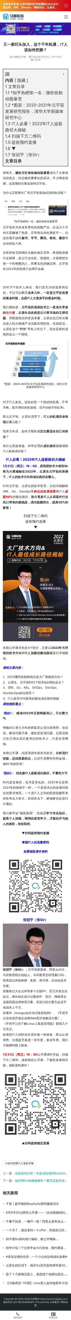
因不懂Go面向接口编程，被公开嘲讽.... (32, 1239)
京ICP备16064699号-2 (25, 1302)
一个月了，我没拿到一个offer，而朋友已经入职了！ (37, 1230)
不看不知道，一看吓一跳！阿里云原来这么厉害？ (37, 1221)
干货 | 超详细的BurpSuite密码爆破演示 (32, 1203)
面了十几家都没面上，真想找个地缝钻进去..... (36, 1274)
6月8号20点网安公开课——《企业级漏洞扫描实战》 (37, 1212)
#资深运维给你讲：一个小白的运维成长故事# (36, 1256)
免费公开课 (20, 56)
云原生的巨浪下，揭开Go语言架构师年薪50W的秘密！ (37, 1265)
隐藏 (21, 80)
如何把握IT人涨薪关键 (20, 1163)
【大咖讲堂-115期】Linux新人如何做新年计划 (37, 1283)
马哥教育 (35, 1298)
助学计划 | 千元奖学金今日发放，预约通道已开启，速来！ (37, 1248)
